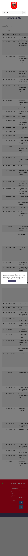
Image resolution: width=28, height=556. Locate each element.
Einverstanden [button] (12, 281)
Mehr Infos (18, 281)
